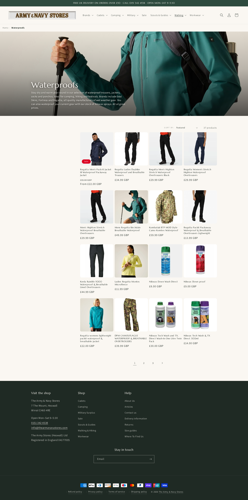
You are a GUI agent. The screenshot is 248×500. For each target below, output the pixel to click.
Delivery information (136, 418)
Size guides (131, 430)
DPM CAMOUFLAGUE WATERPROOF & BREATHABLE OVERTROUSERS (131, 338)
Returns (129, 424)
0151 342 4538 (39, 423)
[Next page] (162, 363)
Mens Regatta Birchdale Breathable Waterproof (128, 229)
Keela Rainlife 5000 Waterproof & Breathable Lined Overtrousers (94, 284)
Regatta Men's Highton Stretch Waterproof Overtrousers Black (161, 172)
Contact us (130, 412)
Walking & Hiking (87, 430)
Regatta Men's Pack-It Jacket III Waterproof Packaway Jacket (95, 172)
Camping (83, 406)
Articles (129, 406)
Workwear (83, 436)
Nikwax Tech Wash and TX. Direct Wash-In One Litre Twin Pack (165, 338)
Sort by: (169, 127)
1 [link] (134, 363)
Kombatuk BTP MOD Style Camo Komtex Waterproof (163, 229)
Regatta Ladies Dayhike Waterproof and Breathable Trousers (130, 172)
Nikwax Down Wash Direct (163, 281)
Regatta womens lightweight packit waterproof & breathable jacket (95, 338)
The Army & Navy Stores (171, 491)
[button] (88, 15)
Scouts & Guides (86, 424)
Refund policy (75, 491)
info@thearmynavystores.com (49, 427)
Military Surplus (86, 412)
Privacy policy (95, 491)
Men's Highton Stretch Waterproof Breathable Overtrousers (92, 230)
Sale (80, 418)
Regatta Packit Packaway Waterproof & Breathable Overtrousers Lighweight (197, 230)
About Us (130, 400)
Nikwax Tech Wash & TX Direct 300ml (197, 337)
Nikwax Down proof (194, 281)
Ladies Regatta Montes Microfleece (127, 283)
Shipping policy (139, 491)
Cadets (82, 400)
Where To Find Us (134, 436)
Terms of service (116, 491)
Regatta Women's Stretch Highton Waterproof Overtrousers (197, 172)
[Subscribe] (150, 459)
